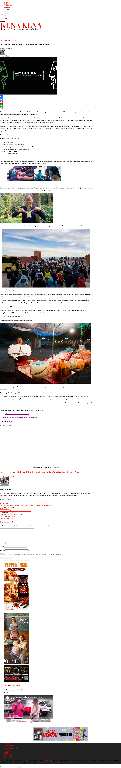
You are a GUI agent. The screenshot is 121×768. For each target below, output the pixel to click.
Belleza (6, 2)
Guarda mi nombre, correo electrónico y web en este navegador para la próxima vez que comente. (31, 554)
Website (2, 550)
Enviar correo (49, 760)
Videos (6, 18)
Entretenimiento (10, 40)
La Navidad (7, 757)
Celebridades (8, 5)
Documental (43, 472)
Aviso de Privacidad (41, 763)
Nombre (2, 543)
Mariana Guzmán (6, 56)
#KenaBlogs (4, 514)
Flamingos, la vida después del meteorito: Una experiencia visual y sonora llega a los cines (26, 505)
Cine (1, 40)
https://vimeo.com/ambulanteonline (17, 414)
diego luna (35, 472)
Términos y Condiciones (56, 763)
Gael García (62, 472)
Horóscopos (8, 755)
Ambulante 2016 (22, 472)
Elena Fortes (53, 472)
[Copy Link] (46, 108)
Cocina (6, 747)
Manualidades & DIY (11, 749)
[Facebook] (46, 96)
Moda (6, 4)
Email (2, 547)
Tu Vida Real (4, 503)
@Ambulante (10, 425)
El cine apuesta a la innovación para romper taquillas (15, 511)
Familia (6, 752)
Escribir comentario (7, 476)
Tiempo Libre (17, 514)
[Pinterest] (46, 102)
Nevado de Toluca (73, 472)
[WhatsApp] (46, 105)
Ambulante (10, 421)
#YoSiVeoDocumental (8, 472)
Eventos (6, 750)
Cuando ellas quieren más (7, 516)
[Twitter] (46, 99)
